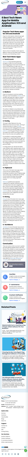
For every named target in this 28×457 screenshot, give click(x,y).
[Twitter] (5, 454)
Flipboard (5, 182)
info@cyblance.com (10, 404)
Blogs (2, 418)
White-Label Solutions (7, 442)
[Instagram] (12, 454)
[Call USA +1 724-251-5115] (25, 446)
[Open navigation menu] (25, 2)
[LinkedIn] (9, 454)
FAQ (2, 429)
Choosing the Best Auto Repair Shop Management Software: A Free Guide (13, 353)
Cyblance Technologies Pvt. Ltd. (17, 449)
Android (5, 191)
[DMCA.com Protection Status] (4, 447)
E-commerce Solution (7, 440)
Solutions (3, 415)
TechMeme (5, 227)
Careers (3, 427)
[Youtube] (18, 454)
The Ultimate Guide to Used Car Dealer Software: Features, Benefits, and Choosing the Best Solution (13, 379)
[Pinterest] (15, 454)
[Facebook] (2, 454)
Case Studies (4, 417)
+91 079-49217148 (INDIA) (11, 401)
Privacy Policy (4, 431)
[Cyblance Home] (6, 2)
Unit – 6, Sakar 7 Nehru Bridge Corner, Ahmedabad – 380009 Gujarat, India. (15, 407)
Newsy (4, 199)
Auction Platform (5, 436)
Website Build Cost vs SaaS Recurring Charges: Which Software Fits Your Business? (13, 326)
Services (3, 413)
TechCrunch (6, 61)
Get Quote (19, 2)
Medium (20, 95)
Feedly (19, 126)
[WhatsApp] (25, 450)
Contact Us (4, 425)
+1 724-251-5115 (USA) (10, 402)
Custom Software (5, 438)
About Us (3, 420)
